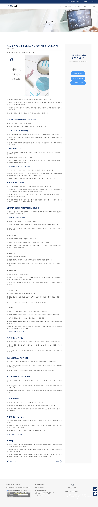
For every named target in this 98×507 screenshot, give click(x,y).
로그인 (85, 1)
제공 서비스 (68, 6)
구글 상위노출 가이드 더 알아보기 (16, 331)
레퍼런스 (77, 6)
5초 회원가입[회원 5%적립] (74, 1)
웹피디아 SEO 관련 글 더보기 (15, 434)
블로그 (85, 6)
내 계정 (93, 6)
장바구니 (93, 1)
